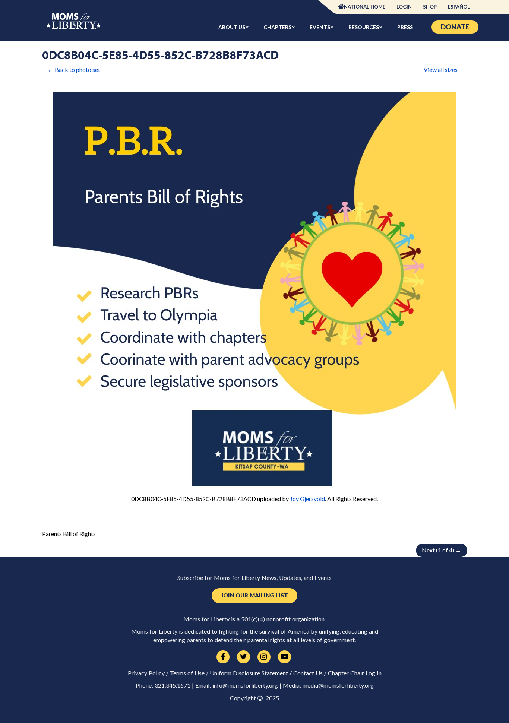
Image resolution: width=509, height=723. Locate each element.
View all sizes (441, 69)
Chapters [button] (277, 27)
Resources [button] (363, 27)
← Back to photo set (74, 69)
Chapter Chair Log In (355, 673)
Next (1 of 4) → (441, 550)
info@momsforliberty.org (245, 685)
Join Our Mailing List (254, 595)
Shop (430, 7)
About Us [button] (231, 27)
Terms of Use (187, 673)
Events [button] (320, 27)
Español (459, 7)
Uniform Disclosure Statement (249, 673)
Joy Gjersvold (307, 498)
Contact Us (308, 673)
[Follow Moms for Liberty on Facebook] (223, 657)
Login (404, 7)
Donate (455, 27)
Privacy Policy (146, 673)
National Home (364, 7)
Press (405, 27)
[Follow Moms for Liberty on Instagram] (264, 657)
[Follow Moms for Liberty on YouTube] (284, 657)
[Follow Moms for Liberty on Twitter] (243, 657)
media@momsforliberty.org (338, 685)
